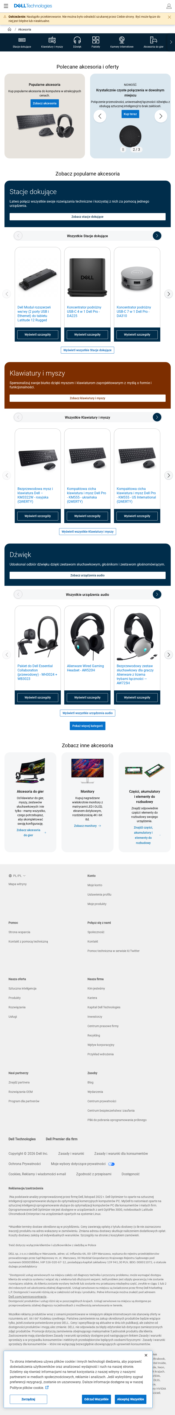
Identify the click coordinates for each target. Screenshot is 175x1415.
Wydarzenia (95, 1091)
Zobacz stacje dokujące (87, 216)
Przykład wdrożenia (101, 1054)
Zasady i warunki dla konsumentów (121, 1154)
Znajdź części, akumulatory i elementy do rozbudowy (143, 835)
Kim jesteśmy (96, 988)
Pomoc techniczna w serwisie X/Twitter (114, 951)
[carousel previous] (99, 116)
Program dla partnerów (24, 1101)
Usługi (13, 1016)
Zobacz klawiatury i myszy (87, 398)
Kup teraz (130, 114)
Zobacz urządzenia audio (87, 575)
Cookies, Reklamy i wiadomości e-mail (37, 1174)
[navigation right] (171, 42)
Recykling (94, 1035)
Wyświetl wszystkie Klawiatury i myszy (88, 531)
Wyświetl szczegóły (38, 334)
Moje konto (95, 885)
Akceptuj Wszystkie (130, 1399)
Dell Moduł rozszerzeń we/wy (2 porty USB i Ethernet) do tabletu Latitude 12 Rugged (34, 313)
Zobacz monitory (85, 825)
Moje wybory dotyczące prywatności (78, 1164)
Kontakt (93, 941)
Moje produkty (97, 904)
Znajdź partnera (19, 1082)
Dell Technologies (22, 1139)
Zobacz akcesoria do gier (28, 832)
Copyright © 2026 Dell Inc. (28, 1154)
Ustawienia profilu (99, 894)
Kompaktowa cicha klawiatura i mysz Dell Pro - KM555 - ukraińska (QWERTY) (86, 495)
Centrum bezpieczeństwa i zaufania (111, 1110)
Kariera (92, 998)
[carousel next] (161, 116)
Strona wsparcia (19, 932)
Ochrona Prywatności (25, 1164)
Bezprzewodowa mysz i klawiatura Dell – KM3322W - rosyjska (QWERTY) (35, 495)
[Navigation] (6, 6)
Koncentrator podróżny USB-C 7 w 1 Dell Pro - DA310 (134, 311)
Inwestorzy (95, 1016)
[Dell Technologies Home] (33, 6)
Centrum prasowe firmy (103, 1026)
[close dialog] (169, 17)
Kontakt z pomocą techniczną (28, 941)
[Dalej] (168, 293)
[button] (169, 6)
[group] (130, 116)
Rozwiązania (17, 1007)
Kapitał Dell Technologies (104, 1007)
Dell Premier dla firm (61, 1139)
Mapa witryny (18, 884)
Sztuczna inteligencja (22, 988)
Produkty (15, 998)
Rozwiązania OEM (21, 1091)
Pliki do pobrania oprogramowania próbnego (117, 1120)
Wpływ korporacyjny (101, 1045)
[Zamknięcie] (146, 1355)
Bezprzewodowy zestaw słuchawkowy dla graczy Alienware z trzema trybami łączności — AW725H (135, 674)
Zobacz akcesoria (45, 103)
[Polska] (10, 29)
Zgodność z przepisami (93, 1174)
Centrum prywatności (102, 1101)
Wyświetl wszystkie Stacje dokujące (87, 350)
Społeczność (96, 932)
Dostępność (131, 1174)
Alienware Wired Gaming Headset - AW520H (85, 668)
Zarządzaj (28, 1399)
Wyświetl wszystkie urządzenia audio (88, 713)
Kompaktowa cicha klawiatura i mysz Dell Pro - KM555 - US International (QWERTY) (136, 495)
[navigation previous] (18, 235)
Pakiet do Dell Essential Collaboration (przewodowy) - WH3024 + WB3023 (37, 672)
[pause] (123, 149)
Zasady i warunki (71, 1154)
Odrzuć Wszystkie (96, 1399)
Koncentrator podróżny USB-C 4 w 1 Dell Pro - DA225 (84, 311)
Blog (90, 1082)
